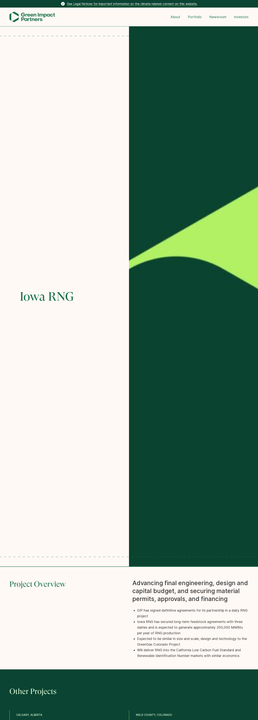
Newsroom (217, 17)
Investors (241, 17)
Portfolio (195, 17)
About (175, 17)
